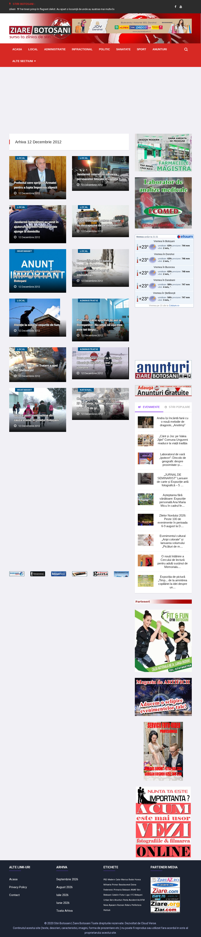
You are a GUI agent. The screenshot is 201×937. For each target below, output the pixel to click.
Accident (133, 900)
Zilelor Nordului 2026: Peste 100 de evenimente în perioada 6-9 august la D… (172, 521)
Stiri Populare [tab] (179, 407)
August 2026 (64, 887)
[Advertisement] (100, 97)
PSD (105, 879)
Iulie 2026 (62, 895)
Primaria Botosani (122, 890)
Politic (104, 49)
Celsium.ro (174, 305)
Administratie (55, 49)
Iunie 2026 (62, 903)
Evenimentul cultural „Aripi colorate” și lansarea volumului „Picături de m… (172, 541)
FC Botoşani (137, 895)
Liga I (128, 895)
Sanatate (123, 49)
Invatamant (24, 251)
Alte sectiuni (22, 61)
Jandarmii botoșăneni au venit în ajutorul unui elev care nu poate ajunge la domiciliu (36, 226)
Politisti (106, 910)
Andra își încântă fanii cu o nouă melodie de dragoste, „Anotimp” (172, 421)
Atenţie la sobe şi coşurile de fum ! (37, 324)
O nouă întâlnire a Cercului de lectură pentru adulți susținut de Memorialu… (172, 562)
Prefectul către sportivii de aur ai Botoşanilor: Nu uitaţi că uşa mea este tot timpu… (99, 324)
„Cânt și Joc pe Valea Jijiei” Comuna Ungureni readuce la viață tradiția (172, 439)
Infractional (82, 49)
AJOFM (141, 900)
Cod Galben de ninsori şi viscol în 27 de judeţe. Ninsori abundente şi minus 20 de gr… (100, 403)
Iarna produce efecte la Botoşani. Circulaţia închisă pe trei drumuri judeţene (99, 362)
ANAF (133, 890)
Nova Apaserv (110, 905)
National (86, 390)
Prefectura (136, 905)
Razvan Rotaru (124, 905)
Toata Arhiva (64, 910)
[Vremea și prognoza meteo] (186, 237)
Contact (14, 895)
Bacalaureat (124, 884)
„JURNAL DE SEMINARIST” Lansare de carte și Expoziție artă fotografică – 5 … (172, 480)
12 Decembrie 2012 (29, 193)
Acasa (17, 49)
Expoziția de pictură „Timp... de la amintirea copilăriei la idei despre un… (172, 582)
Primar (115, 884)
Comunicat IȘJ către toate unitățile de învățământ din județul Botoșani (37, 276)
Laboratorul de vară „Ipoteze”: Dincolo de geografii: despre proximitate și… (172, 459)
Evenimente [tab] (151, 407)
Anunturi (160, 49)
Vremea (140, 237)
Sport (141, 49)
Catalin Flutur (118, 895)
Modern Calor (114, 879)
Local (33, 49)
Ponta (125, 900)
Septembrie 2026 (67, 879)
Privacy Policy (18, 887)
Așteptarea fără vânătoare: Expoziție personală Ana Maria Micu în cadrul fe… (172, 500)
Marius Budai (127, 879)
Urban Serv (108, 900)
